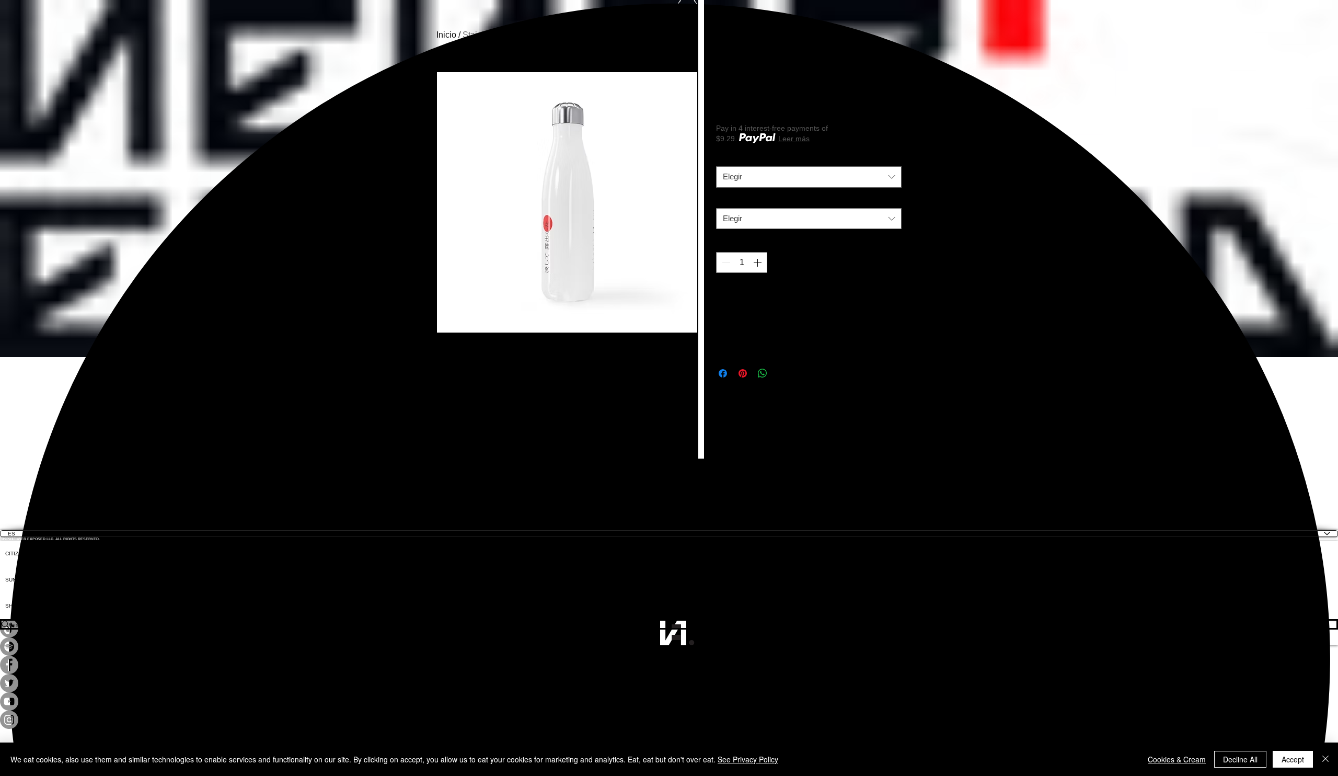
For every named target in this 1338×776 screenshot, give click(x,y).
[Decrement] (725, 262)
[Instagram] (669, 720)
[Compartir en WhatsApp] (762, 373)
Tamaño (731, 158)
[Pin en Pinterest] (742, 373)
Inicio (446, 34)
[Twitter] (669, 683)
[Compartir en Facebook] (723, 373)
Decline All (1240, 759)
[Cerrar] (1325, 759)
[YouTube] (669, 701)
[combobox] (809, 177)
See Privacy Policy (748, 759)
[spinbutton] (741, 262)
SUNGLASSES (23, 580)
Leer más (794, 138)
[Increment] (758, 262)
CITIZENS (17, 553)
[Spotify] (669, 646)
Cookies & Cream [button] (1177, 759)
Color (727, 200)
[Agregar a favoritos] (890, 298)
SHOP (12, 606)
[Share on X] (782, 373)
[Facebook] (669, 665)
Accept (1293, 759)
